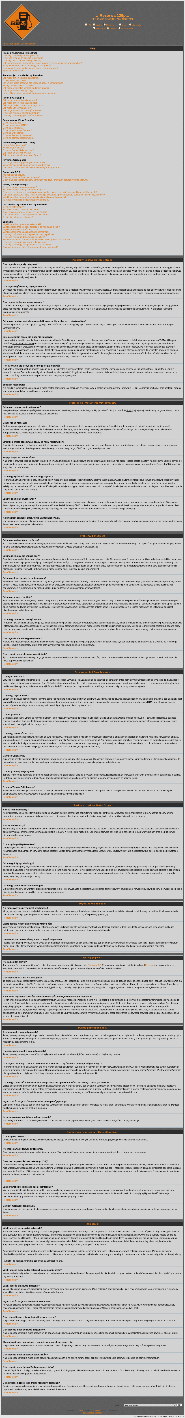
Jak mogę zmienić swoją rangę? (19, 90)
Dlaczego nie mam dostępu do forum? (21, 113)
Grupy (125, 25)
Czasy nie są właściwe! (14, 80)
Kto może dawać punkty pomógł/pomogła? (24, 189)
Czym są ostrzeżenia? (14, 207)
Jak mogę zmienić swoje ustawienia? (21, 78)
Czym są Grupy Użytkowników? (18, 150)
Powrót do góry (10, 280)
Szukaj (99, 25)
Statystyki (136, 25)
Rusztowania (88, 1412)
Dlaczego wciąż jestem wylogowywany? (22, 60)
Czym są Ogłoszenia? (13, 133)
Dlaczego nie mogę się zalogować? (20, 55)
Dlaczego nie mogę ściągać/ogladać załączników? (28, 244)
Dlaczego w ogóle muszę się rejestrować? (23, 58)
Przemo (149, 965)
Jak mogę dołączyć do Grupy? (18, 153)
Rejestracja (100, 28)
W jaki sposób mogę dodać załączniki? (22, 224)
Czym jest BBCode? (13, 123)
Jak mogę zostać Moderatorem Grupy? (22, 155)
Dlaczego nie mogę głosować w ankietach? (24, 115)
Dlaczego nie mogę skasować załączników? (24, 242)
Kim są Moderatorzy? (13, 147)
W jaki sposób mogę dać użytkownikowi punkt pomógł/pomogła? (34, 197)
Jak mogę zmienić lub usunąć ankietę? (22, 110)
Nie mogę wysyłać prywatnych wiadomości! (24, 162)
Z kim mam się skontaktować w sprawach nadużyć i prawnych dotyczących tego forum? (45, 180)
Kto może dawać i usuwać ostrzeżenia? (22, 209)
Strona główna (126, 28)
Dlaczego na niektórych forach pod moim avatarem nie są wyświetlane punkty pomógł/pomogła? (50, 192)
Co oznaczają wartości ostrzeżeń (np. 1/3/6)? (25, 212)
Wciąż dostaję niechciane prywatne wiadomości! (26, 165)
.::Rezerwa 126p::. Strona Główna (19, 44)
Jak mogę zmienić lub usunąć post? (20, 103)
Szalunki (98, 1412)
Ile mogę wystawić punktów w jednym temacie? (26, 200)
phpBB (80, 1410)
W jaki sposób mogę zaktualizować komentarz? (26, 232)
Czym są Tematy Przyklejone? (17, 135)
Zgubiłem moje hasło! (13, 70)
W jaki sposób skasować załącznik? (20, 229)
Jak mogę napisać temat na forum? (20, 100)
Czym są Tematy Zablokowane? (18, 138)
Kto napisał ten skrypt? (14, 175)
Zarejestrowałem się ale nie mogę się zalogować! (27, 65)
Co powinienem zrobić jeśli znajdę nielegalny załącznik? (31, 247)
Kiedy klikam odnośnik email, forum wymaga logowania (30, 93)
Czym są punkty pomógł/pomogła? (20, 187)
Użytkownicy (112, 25)
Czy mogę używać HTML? (16, 125)
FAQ (90, 25)
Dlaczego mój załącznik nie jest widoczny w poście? (28, 234)
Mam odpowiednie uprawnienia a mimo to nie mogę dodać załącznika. (37, 239)
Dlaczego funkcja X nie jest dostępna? (21, 177)
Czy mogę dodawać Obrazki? (17, 130)
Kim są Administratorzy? (14, 145)
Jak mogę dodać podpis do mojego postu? (24, 105)
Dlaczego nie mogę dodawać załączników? (24, 237)
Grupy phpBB (94, 965)
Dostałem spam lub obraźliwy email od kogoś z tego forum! (32, 167)
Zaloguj (113, 28)
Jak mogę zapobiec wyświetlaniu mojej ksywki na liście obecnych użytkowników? (43, 63)
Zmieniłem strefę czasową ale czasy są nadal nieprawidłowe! (33, 83)
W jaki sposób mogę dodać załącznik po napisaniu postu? (31, 227)
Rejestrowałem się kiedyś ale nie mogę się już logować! (30, 68)
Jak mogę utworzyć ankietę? (17, 108)
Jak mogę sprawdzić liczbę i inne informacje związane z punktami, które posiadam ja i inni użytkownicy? (54, 194)
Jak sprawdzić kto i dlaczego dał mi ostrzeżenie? (27, 214)
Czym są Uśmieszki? (13, 128)
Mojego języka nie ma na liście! (18, 85)
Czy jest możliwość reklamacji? (18, 217)
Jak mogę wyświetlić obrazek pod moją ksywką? (26, 88)
